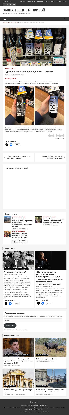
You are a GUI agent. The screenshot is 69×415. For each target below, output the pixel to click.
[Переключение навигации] (5, 19)
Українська (52, 1)
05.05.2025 (39, 286)
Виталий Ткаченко (48, 361)
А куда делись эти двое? (15, 272)
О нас (46, 1)
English (64, 1)
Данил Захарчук (47, 286)
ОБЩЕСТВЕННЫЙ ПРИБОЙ (24, 10)
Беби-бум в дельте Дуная (46, 359)
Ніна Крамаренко (23, 228)
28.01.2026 (7, 274)
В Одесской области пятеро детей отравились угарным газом (52, 157)
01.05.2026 (46, 224)
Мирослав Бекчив (48, 394)
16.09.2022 (39, 361)
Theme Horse (28, 412)
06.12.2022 (8, 74)
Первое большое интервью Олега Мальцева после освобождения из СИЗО (53, 221)
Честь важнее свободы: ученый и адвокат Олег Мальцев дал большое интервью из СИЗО (18, 361)
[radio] (49, 135)
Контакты (22, 1)
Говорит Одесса (10, 68)
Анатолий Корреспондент (18, 394)
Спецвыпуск (22, 267)
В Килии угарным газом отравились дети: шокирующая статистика (19, 157)
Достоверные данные (18, 217)
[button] (19, 105)
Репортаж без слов (11, 336)
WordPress (46, 412)
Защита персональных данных (35, 1)
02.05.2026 (15, 228)
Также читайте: (11, 214)
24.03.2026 (7, 365)
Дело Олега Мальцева (49, 217)
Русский (59, 1)
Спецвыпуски (9, 249)
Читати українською (10, 78)
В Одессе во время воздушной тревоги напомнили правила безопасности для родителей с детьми (20, 237)
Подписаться (10, 325)
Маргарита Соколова (17, 74)
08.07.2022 (39, 394)
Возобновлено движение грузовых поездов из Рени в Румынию (50, 391)
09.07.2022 (7, 394)
